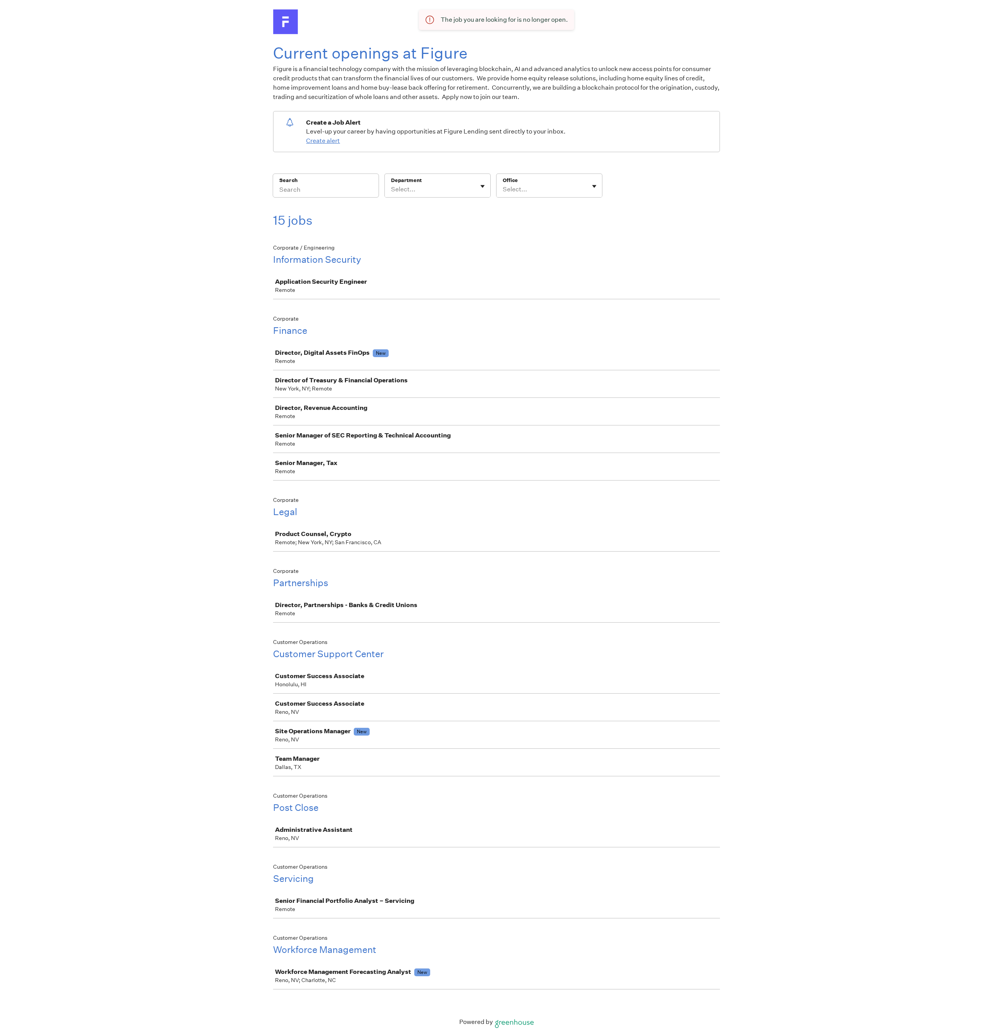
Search (288, 180)
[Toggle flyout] (482, 186)
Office (510, 180)
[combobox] (391, 189)
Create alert (323, 140)
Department (406, 180)
